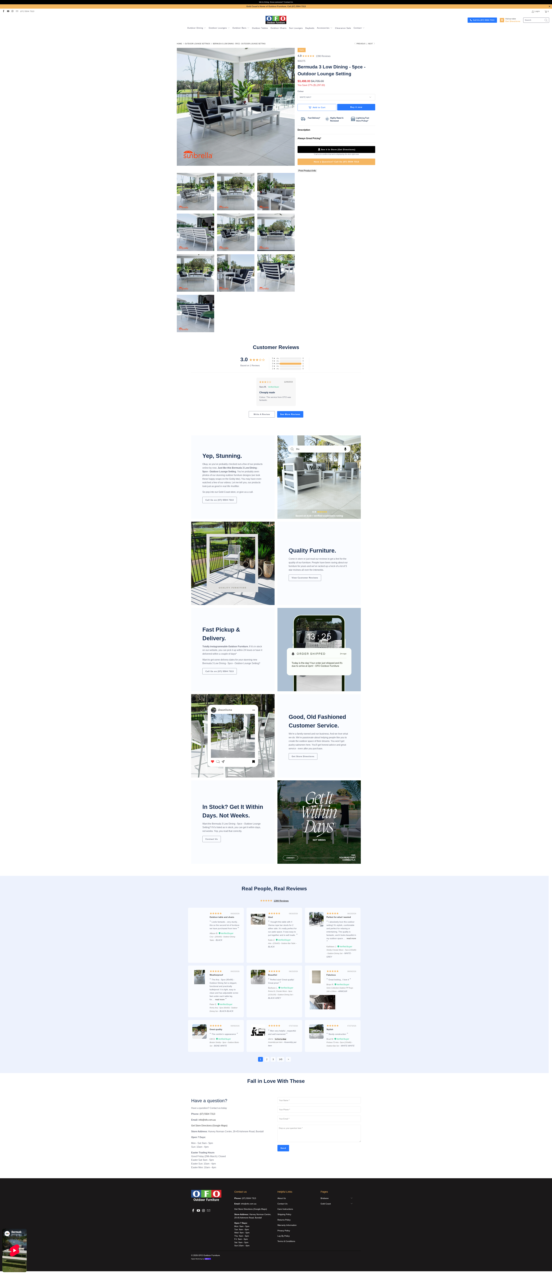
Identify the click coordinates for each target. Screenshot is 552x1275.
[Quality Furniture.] (233, 563)
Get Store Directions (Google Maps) (209, 1125)
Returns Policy (284, 1220)
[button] (196, 28)
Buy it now (356, 107)
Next (370, 44)
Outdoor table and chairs (222, 917)
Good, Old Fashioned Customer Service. (317, 721)
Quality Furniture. (312, 550)
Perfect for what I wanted (338, 917)
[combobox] (536, 20)
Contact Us (288, 2)
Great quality (216, 1029)
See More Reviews (290, 414)
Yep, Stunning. (222, 456)
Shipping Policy (284, 1214)
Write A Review (262, 414)
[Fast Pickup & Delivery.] (319, 649)
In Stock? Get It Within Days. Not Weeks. (232, 811)
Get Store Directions (303, 756)
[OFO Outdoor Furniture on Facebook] (3, 11)
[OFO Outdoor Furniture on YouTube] (8, 11)
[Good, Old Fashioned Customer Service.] (233, 736)
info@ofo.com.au (207, 1120)
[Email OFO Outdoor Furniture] (17, 11)
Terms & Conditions (286, 1241)
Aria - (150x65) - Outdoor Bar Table (281, 943)
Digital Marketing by (200, 1259)
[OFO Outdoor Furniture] (276, 20)
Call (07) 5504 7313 (296, 6)
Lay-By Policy (283, 1236)
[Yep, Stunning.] (319, 477)
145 (280, 1059)
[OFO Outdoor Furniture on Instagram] (12, 11)
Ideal (270, 917)
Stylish (329, 1029)
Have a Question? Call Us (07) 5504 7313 (336, 162)
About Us (281, 1198)
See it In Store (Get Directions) (338, 149)
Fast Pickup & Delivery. (221, 633)
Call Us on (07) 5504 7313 (219, 500)
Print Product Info (307, 170)
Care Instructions (285, 1209)
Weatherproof (216, 975)
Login (537, 11)
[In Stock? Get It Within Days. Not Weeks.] (319, 822)
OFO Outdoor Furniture (209, 1255)
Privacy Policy (283, 1230)
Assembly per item (275, 1042)
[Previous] (179, 107)
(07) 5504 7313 (27, 11)
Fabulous (331, 975)
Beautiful (272, 975)
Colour (301, 91)
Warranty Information (287, 1225)
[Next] (292, 107)
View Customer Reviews (305, 578)
